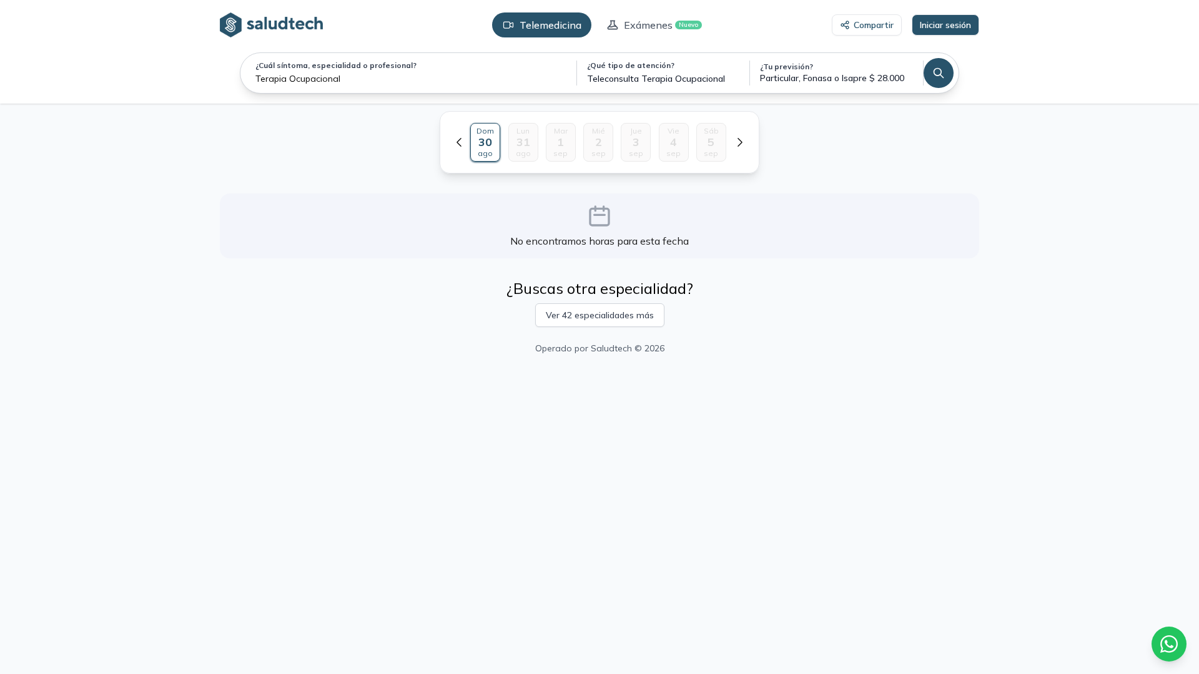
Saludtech (611, 348)
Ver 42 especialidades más (600, 315)
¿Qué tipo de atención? (630, 65)
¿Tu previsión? (786, 66)
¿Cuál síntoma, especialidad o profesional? (336, 65)
